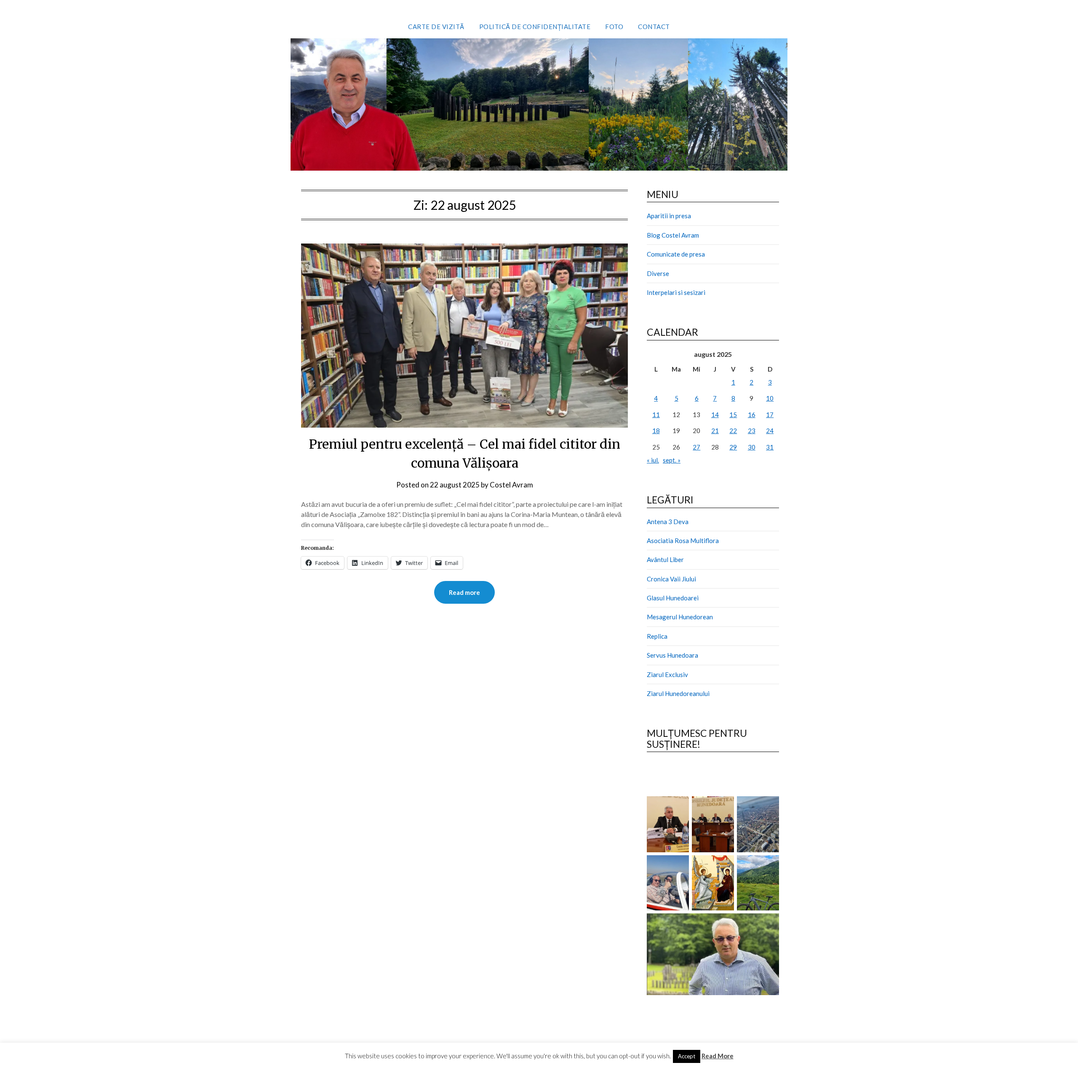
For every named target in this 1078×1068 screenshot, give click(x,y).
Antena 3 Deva (667, 521)
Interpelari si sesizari (676, 292)
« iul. (653, 460)
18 (656, 430)
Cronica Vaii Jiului (671, 579)
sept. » (671, 460)
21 (715, 430)
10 (770, 398)
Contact (654, 26)
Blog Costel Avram (673, 235)
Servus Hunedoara (672, 655)
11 (656, 414)
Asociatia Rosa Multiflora (683, 540)
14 (715, 414)
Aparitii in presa (669, 215)
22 (733, 430)
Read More (718, 1056)
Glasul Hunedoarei (673, 598)
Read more (464, 592)
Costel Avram (511, 484)
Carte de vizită (436, 26)
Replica (657, 636)
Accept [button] (686, 1056)
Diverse (658, 273)
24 (770, 430)
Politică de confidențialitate (535, 26)
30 (751, 447)
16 (751, 414)
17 (770, 414)
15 (733, 414)
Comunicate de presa (676, 254)
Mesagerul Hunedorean (680, 617)
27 (696, 447)
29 (733, 447)
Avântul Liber (665, 559)
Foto (614, 26)
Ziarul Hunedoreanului (678, 693)
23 (751, 430)
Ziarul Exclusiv (667, 674)
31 (770, 447)
